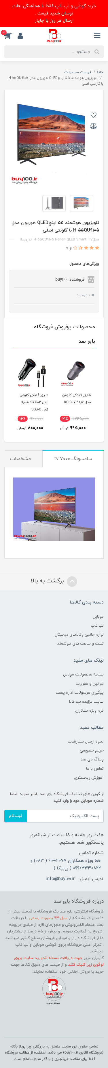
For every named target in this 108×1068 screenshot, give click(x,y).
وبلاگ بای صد (92, 759)
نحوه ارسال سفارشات (86, 741)
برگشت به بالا (48, 581)
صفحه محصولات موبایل (83, 674)
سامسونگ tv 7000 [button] (73, 459)
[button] (11, 35)
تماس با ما (95, 768)
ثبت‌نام (15, 816)
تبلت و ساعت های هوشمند (80, 643)
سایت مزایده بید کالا (86, 701)
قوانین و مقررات (90, 683)
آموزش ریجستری (89, 777)
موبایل (98, 616)
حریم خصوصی (92, 750)
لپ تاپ (97, 625)
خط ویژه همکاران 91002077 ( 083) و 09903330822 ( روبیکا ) (66, 864)
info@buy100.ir (60, 879)
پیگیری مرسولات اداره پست (80, 692)
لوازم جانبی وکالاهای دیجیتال (79, 634)
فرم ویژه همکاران (89, 710)
